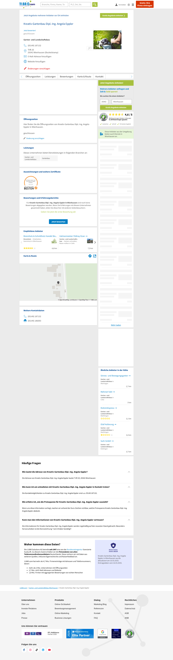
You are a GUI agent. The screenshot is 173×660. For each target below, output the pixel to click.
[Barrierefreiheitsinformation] (130, 4)
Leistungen (50, 76)
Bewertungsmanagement (65, 609)
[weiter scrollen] (131, 76)
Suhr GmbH (106, 441)
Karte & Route (84, 76)
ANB (127, 618)
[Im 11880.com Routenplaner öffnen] (90, 255)
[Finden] (95, 4)
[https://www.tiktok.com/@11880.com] (36, 649)
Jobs (23, 613)
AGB (127, 613)
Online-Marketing (62, 613)
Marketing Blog (100, 604)
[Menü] (134, 4)
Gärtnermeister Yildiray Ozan (72, 236)
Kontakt (99, 76)
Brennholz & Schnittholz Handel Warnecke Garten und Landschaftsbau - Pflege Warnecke (40, 236)
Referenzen (99, 609)
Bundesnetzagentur (75, 549)
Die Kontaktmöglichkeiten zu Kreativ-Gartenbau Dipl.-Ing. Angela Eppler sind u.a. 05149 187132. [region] (59, 493)
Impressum (129, 604)
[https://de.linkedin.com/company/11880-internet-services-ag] (43, 649)
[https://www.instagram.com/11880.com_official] (30, 649)
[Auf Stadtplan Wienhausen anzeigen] (94, 256)
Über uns (25, 604)
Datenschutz (130, 609)
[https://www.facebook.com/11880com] (24, 649)
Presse (24, 618)
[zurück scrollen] (21, 76)
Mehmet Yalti (106, 391)
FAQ (96, 618)
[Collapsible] (129, 472)
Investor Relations (28, 609)
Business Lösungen (63, 618)
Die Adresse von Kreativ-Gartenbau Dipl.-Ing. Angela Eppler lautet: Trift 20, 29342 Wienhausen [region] (59, 478)
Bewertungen (66, 76)
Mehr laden (116, 325)
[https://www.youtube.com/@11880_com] (49, 649)
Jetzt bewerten (58, 221)
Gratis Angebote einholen (112, 15)
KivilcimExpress (107, 408)
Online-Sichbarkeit (62, 604)
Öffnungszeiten (33, 76)
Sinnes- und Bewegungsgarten (114, 375)
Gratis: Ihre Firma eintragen (144, 4)
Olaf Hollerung (107, 424)
